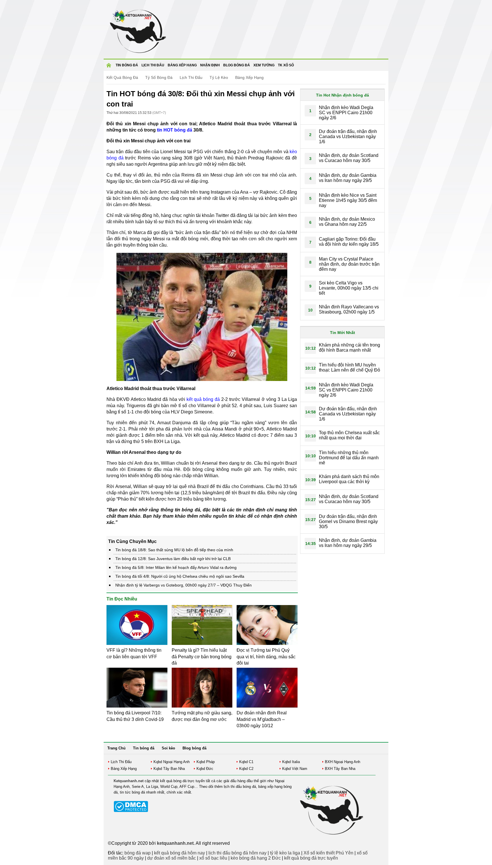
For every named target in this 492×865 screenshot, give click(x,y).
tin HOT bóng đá (174, 130)
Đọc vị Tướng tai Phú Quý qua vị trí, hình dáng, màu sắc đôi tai (266, 656)
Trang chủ (109, 67)
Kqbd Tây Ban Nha (169, 768)
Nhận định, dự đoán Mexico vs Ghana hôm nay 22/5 (347, 222)
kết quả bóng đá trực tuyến (311, 858)
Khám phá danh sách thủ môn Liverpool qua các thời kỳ (349, 479)
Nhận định (210, 65)
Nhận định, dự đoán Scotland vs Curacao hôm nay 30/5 (348, 158)
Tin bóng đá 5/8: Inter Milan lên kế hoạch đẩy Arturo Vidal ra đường (176, 567)
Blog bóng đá (236, 65)
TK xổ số (286, 65)
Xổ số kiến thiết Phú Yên (328, 852)
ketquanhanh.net (175, 843)
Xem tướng (263, 65)
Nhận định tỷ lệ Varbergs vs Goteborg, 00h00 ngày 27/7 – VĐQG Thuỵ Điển (183, 585)
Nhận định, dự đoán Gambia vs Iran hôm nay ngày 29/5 (347, 178)
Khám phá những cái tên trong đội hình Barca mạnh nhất (349, 347)
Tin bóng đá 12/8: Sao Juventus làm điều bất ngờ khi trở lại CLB (173, 558)
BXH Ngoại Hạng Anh (342, 762)
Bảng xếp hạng (182, 65)
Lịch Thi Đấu (191, 77)
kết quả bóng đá (203, 399)
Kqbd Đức (204, 768)
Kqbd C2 (246, 768)
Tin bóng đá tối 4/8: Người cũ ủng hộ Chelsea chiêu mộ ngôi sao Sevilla (179, 576)
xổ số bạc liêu (213, 858)
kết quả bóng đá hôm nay (179, 852)
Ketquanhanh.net (129, 781)
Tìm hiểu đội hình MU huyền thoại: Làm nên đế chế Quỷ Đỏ (349, 367)
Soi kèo (168, 748)
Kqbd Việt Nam (294, 768)
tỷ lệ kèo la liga (285, 852)
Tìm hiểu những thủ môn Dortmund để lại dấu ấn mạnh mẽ (349, 457)
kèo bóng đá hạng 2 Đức (256, 858)
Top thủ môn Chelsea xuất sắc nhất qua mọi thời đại (349, 435)
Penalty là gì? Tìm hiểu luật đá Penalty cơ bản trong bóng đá (201, 656)
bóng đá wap (137, 852)
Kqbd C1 (246, 762)
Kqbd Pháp (205, 762)
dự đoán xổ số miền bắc (171, 858)
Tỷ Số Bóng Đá (159, 77)
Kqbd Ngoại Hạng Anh (171, 762)
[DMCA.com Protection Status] (131, 811)
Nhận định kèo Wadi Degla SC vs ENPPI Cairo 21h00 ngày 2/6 (346, 112)
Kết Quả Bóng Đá (122, 77)
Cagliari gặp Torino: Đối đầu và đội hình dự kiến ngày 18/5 (349, 242)
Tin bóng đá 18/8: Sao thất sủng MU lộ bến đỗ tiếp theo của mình (174, 550)
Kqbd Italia (291, 762)
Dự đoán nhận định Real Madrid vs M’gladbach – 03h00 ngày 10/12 (262, 719)
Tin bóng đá (127, 65)
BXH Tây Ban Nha (340, 768)
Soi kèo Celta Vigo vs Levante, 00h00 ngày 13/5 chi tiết (348, 288)
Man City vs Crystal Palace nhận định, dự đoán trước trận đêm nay (349, 264)
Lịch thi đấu (153, 65)
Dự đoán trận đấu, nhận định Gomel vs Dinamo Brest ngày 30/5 (348, 521)
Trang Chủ (116, 748)
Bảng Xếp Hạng (249, 77)
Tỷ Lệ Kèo (219, 77)
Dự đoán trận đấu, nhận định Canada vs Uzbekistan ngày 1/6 (348, 136)
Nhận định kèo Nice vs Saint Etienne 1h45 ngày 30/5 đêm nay (348, 200)
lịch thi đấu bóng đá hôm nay (237, 852)
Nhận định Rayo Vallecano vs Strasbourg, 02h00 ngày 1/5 (349, 309)
